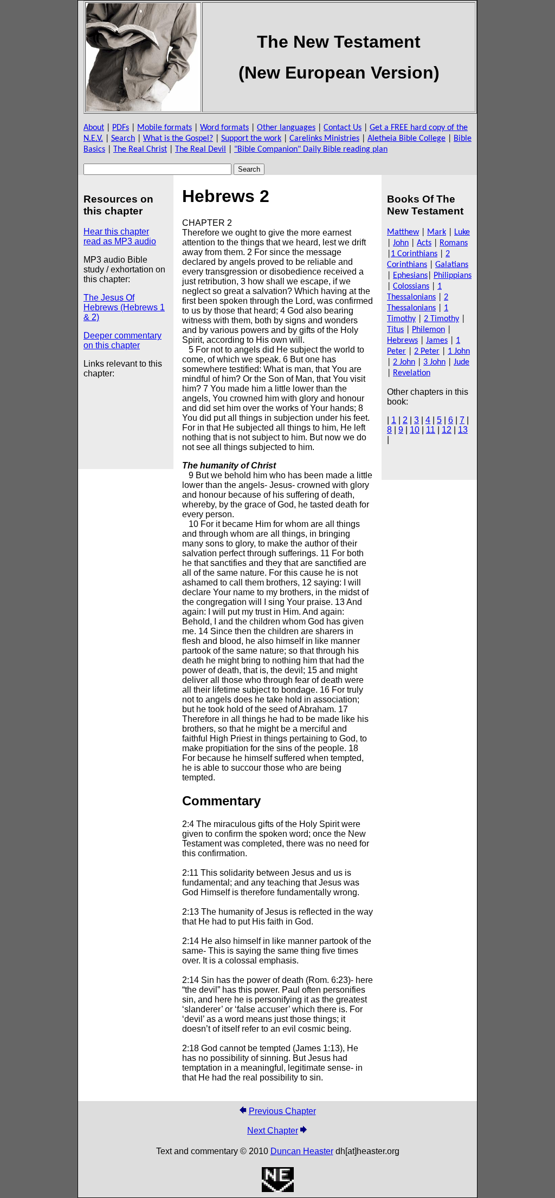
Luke (462, 232)
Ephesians (410, 275)
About (93, 127)
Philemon (428, 329)
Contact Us (343, 127)
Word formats (224, 127)
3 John (434, 362)
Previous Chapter (282, 1111)
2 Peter (427, 351)
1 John (459, 351)
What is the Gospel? (178, 138)
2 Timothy (441, 319)
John (401, 243)
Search (123, 138)
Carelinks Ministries (324, 138)
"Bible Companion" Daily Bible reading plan (311, 149)
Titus (395, 329)
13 (463, 429)
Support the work (251, 138)
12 (446, 429)
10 (415, 429)
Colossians (411, 286)
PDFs (120, 127)
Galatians (451, 265)
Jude (461, 362)
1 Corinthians (414, 254)
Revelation (411, 373)
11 (430, 429)
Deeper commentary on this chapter (122, 340)
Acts (424, 243)
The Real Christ (140, 149)
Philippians (453, 275)
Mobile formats (164, 127)
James (437, 340)
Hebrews (402, 340)
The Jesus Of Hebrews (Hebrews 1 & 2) (124, 307)
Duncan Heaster (301, 1151)
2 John (404, 362)
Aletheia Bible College (406, 138)
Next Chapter (272, 1130)
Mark (436, 232)
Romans (454, 243)
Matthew (403, 232)
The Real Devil (200, 149)
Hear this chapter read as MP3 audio (119, 236)
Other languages (286, 127)
